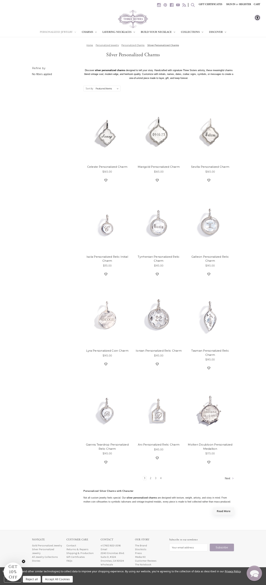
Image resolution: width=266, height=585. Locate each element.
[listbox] (108, 88)
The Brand (141, 545)
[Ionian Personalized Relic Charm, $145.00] (158, 315)
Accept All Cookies (57, 579)
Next (228, 478)
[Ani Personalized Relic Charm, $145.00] (158, 409)
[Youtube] (178, 5)
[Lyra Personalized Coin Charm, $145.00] (107, 315)
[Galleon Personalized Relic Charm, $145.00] (210, 221)
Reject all (32, 579)
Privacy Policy (232, 571)
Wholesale (107, 564)
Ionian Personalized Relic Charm (159, 350)
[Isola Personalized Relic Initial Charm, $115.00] (107, 221)
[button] (254, 573)
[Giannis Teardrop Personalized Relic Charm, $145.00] (107, 409)
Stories (36, 560)
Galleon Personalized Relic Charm (210, 259)
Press (138, 553)
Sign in (230, 4)
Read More (223, 511)
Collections (190, 32)
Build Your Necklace (156, 32)
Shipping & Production (80, 553)
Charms (87, 32)
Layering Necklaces (117, 32)
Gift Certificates (210, 4)
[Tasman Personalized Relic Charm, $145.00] (210, 315)
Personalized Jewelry (56, 32)
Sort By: (90, 88)
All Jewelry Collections (45, 557)
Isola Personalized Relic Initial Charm (107, 259)
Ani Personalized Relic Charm (159, 444)
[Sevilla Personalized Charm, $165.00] (210, 131)
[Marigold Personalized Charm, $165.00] (158, 131)
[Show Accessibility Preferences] (257, 18)
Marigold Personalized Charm (159, 166)
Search (193, 5)
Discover (216, 32)
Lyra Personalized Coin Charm (107, 350)
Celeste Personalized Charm (107, 166)
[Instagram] (159, 5)
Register (245, 4)
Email (104, 549)
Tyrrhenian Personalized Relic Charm (159, 259)
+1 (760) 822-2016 (111, 545)
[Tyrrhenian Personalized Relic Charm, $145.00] (158, 221)
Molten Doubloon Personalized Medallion (210, 446)
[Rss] (184, 5)
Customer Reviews (146, 560)
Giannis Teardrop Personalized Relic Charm (107, 446)
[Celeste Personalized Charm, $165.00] (107, 131)
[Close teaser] (23, 561)
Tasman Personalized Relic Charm (210, 353)
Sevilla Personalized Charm (210, 166)
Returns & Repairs (77, 549)
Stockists (140, 549)
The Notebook (143, 564)
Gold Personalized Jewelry (47, 545)
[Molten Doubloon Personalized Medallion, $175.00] (210, 409)
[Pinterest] (165, 5)
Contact (71, 545)
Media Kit (140, 557)
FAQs (69, 560)
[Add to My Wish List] (105, 180)
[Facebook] (172, 5)
